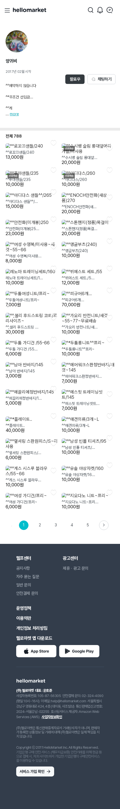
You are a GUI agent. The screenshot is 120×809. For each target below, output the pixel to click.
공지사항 (23, 568)
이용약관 (23, 618)
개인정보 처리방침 (31, 628)
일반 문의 (23, 585)
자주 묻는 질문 (27, 576)
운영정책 (23, 608)
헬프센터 (23, 558)
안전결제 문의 (27, 593)
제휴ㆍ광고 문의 (75, 568)
